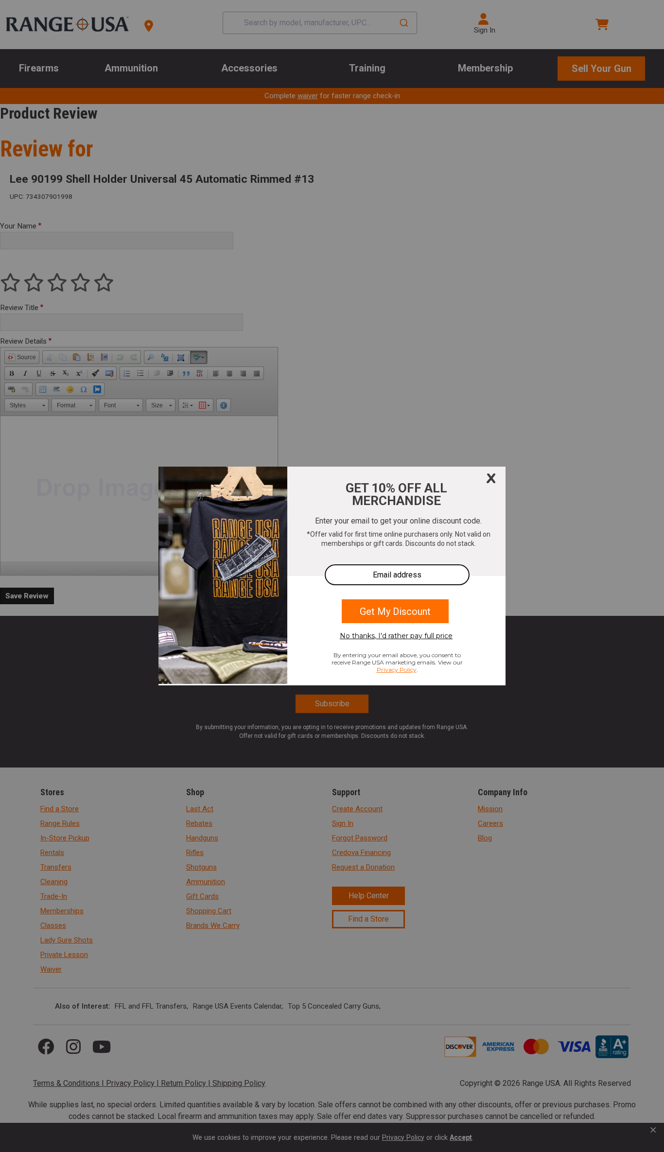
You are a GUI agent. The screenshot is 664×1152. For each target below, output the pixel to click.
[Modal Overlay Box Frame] (332, 576)
